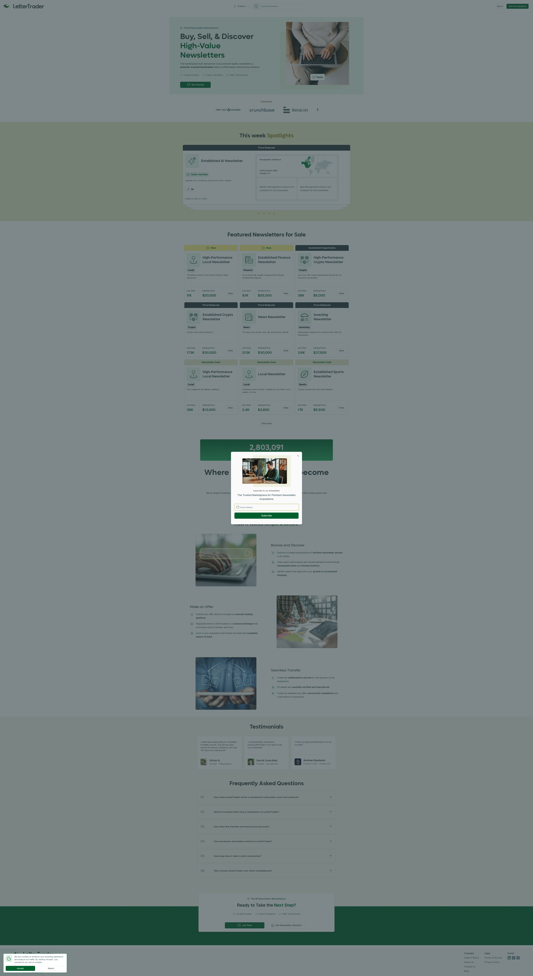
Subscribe (266, 515)
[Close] (298, 455)
